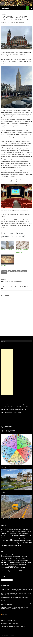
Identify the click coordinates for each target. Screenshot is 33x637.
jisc (2, 538)
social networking (14, 543)
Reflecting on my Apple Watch (8, 629)
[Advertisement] (7, 372)
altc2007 (11, 529)
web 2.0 (9, 545)
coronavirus (5, 558)
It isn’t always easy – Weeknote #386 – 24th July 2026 (13, 415)
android (21, 554)
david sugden (4, 560)
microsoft (16, 564)
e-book (19, 533)
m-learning (4, 540)
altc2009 (19, 529)
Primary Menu (31, 8)
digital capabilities (12, 560)
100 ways (4, 529)
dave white (22, 558)
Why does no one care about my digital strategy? (16, 590)
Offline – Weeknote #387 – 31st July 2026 (11, 412)
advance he (4, 271)
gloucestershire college (6, 535)
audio (19, 531)
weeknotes (3, 14)
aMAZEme (3, 265)
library (29, 562)
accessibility (16, 554)
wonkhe (20, 571)
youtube (24, 545)
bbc (12, 556)
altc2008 (15, 529)
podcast (23, 540)
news (15, 540)
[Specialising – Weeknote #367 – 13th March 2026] (7, 245)
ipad (18, 535)
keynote (5, 538)
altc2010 (24, 529)
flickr (27, 533)
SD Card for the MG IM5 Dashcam (9, 620)
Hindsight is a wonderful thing (12, 594)
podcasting (28, 540)
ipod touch (28, 535)
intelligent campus (8, 562)
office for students (5, 569)
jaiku (18, 562)
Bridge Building (8, 604)
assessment (15, 531)
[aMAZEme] (7, 259)
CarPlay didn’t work (5, 618)
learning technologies (21, 538)
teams (12, 571)
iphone (22, 535)
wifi (16, 570)
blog (22, 531)
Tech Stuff (4, 614)
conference (5, 533)
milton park (24, 271)
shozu (26, 569)
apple (28, 529)
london (18, 271)
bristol (21, 556)
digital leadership (19, 560)
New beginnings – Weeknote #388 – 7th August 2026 (13, 409)
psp (9, 543)
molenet (12, 566)
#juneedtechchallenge (6, 555)
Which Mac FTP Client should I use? (9, 623)
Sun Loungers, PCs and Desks (16, 608)
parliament (4, 272)
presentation (4, 543)
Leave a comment (20, 22)
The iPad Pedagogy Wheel (7, 466)
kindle (9, 538)
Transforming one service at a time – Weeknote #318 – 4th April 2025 (16, 286)
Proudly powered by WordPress (7, 635)
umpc (14, 571)
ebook (24, 560)
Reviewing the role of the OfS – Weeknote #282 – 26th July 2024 (22, 251)
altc (19, 555)
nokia (18, 540)
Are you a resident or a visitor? (8, 430)
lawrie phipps (23, 562)
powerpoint (17, 569)
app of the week (6, 531)
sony (20, 543)
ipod (16, 562)
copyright (25, 556)
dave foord (16, 558)
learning (13, 538)
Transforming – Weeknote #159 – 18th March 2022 (13, 518)
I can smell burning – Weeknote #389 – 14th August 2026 (14, 406)
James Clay (13, 22)
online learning (12, 569)
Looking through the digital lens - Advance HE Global (13, 589)
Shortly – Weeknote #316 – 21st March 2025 (11, 280)
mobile (10, 540)
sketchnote (3, 571)
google (14, 535)
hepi (9, 271)
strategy (8, 571)
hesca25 (13, 271)
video (2, 546)
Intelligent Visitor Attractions (8, 491)
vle (5, 545)
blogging (25, 531)
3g (12, 555)
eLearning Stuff (5, 8)
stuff (23, 542)
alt (8, 529)
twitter (29, 543)
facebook (24, 533)
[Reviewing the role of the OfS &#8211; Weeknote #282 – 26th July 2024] (22, 245)
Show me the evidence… (6, 426)
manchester (12, 564)
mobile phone (4, 567)
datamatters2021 (13, 533)
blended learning (16, 556)
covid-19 (12, 558)
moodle (18, 567)
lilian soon (3, 564)
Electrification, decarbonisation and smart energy (12, 404)
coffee (29, 531)
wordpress (26, 571)
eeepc (27, 560)
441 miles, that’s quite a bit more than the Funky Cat (13, 626)
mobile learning (22, 564)
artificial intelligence (6, 556)
